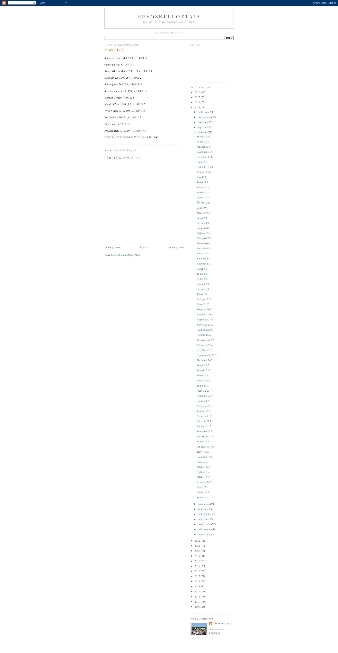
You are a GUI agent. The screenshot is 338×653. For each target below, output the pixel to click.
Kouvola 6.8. (203, 248)
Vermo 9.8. (202, 218)
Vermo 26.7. (203, 365)
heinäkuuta (204, 504)
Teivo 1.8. (202, 294)
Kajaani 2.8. (203, 284)
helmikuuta (204, 529)
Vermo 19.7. (203, 441)
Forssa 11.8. (203, 192)
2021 (198, 545)
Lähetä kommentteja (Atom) (126, 255)
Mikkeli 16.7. (204, 467)
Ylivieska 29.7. (205, 324)
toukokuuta (204, 514)
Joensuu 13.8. (204, 172)
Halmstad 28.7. (205, 329)
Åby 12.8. (202, 177)
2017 (198, 566)
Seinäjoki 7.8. (204, 238)
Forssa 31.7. (203, 304)
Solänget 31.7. (204, 299)
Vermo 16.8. (203, 141)
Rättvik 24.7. (204, 380)
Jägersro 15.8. (204, 146)
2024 (198, 102)
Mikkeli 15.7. (204, 477)
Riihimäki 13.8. (205, 167)
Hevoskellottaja (169, 16)
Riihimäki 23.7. (205, 395)
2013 (198, 586)
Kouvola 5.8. (203, 258)
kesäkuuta (203, 509)
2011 (198, 596)
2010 (198, 601)
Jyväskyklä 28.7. (206, 340)
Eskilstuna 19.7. (205, 436)
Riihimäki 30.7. (205, 314)
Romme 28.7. (204, 334)
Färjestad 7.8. (204, 233)
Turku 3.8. (202, 273)
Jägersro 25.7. (204, 370)
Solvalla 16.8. (204, 136)
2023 (198, 107)
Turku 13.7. (203, 497)
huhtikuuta (204, 519)
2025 (198, 97)
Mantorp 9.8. (203, 212)
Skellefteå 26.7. (205, 360)
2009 (198, 606)
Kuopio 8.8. (203, 228)
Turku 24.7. (203, 385)
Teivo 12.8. (203, 182)
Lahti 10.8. (202, 207)
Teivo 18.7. (203, 451)
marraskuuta (204, 117)
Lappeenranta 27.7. (207, 355)
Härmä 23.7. (203, 401)
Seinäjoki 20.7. (205, 431)
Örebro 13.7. (203, 492)
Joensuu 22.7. (204, 411)
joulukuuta (204, 112)
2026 (198, 92)
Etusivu (144, 247)
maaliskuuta (204, 524)
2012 (198, 591)
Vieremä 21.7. (204, 426)
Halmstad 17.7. (205, 456)
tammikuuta (204, 534)
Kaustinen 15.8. (205, 151)
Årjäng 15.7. (203, 472)
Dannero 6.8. (203, 243)
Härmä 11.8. (203, 197)
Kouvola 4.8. (203, 263)
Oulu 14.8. (202, 162)
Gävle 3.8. (202, 268)
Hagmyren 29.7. (205, 319)
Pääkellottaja (222, 624)
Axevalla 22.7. (204, 406)
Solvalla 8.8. (203, 223)
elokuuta (203, 132)
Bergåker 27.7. (204, 350)
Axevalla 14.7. (204, 482)
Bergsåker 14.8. (205, 157)
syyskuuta (203, 127)
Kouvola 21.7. (204, 421)
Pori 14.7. (202, 487)
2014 (198, 581)
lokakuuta (203, 122)
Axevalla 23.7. (204, 390)
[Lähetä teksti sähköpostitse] (156, 137)
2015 (198, 576)
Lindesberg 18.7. (206, 446)
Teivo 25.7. (203, 375)
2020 (198, 551)
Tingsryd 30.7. (204, 309)
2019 (198, 556)
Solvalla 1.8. (203, 289)
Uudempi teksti (112, 247)
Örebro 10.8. (203, 202)
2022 (198, 540)
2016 (198, 571)
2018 (198, 561)
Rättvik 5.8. (203, 253)
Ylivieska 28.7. (205, 345)
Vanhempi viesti (176, 247)
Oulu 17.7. (202, 462)
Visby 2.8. (202, 279)
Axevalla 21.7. (204, 416)
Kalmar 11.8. (203, 187)
